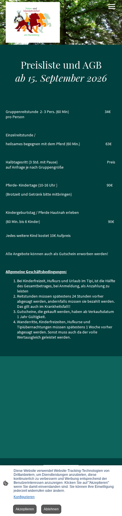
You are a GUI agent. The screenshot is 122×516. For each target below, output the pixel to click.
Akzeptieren (25, 509)
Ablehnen (51, 509)
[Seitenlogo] (33, 22)
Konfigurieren (24, 497)
